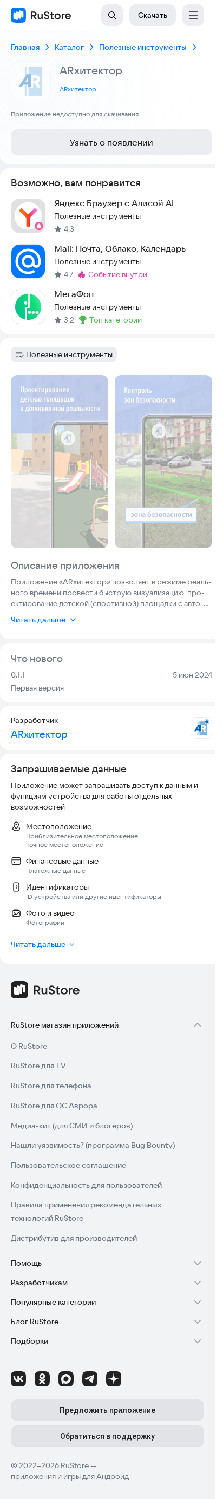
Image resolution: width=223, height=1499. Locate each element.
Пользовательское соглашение (68, 1165)
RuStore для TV (38, 1065)
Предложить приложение (107, 1410)
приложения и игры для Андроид (70, 1476)
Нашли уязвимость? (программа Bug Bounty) (93, 1145)
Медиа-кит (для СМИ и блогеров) (72, 1125)
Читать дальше (38, 619)
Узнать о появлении (111, 142)
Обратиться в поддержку (107, 1436)
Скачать (152, 15)
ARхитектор (78, 89)
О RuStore (29, 1046)
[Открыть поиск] (112, 15)
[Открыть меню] (193, 15)
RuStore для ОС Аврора (54, 1105)
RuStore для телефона (51, 1085)
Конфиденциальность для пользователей (86, 1185)
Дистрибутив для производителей (74, 1238)
